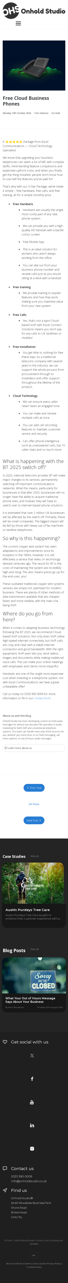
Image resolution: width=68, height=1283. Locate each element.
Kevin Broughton (16, 1007)
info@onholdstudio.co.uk (29, 1181)
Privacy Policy (54, 1263)
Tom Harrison (41, 113)
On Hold (56, 113)
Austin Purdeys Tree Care (28, 910)
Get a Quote (39, 1263)
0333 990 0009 (21, 1176)
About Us (10, 1263)
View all (34, 856)
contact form (42, 698)
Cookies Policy (34, 1267)
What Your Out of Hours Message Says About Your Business (30, 1000)
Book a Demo (24, 1263)
